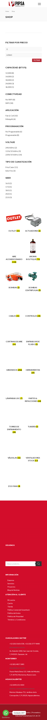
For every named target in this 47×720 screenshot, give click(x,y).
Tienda (10, 607)
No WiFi (8, 99)
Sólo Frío (9, 171)
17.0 (7, 187)
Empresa (10, 580)
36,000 (8, 87)
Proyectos (11, 587)
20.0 (7, 194)
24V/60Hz (9, 147)
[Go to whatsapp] (6, 713)
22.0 (7, 197)
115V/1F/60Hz (11, 151)
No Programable (12, 131)
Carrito (10, 603)
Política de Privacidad (15, 616)
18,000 (8, 80)
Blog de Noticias (13, 590)
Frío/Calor (9, 167)
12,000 (8, 73)
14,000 (8, 76)
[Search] (39, 563)
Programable (10, 135)
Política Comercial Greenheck (18, 610)
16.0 (7, 183)
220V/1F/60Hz (11, 154)
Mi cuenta (11, 600)
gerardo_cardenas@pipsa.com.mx (22, 688)
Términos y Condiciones (16, 620)
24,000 (8, 83)
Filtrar (37, 60)
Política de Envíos (14, 613)
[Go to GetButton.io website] (6, 717)
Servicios (10, 583)
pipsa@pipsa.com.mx (17, 647)
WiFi (7, 103)
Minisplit (9, 119)
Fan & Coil (9, 115)
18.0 (7, 190)
